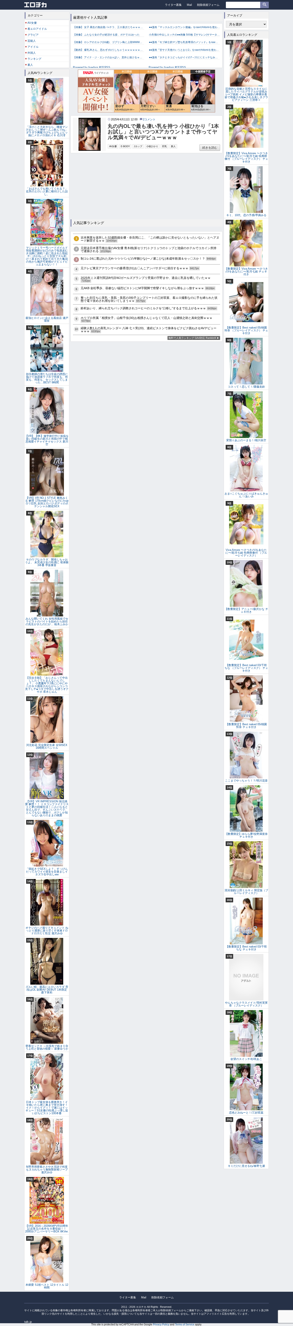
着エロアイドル (37, 28)
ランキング (34, 58)
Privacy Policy (161, 1324)
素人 (30, 64)
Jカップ (138, 146)
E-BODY (125, 146)
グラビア (33, 34)
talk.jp (28, 1321)
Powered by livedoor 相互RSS (91, 67)
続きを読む (209, 147)
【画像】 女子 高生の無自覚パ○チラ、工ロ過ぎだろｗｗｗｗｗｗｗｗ (108, 27)
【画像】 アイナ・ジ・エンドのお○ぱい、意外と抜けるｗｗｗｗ (108, 57)
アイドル (33, 46)
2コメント (149, 119)
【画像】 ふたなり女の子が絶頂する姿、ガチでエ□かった (106, 34)
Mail (189, 4)
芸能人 (31, 40)
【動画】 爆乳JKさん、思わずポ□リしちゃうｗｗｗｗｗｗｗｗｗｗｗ (108, 49)
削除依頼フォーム (208, 4)
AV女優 (113, 146)
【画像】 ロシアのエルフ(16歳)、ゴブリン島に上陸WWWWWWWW (108, 42)
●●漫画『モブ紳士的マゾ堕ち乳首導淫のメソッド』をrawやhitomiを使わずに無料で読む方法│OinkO (184, 42)
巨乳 (164, 146)
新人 (173, 146)
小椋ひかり (152, 146)
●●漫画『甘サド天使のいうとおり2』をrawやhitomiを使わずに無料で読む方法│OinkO (184, 49)
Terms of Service (184, 1324)
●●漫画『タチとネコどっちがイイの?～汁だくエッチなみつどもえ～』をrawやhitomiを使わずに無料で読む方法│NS (184, 57)
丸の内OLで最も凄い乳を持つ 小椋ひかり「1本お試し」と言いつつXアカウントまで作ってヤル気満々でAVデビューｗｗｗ (163, 131)
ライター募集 (173, 4)
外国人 (31, 52)
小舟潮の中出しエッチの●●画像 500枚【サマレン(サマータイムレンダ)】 (184, 34)
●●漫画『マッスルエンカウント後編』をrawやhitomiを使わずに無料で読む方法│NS (184, 27)
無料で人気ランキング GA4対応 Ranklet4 (192, 337)
